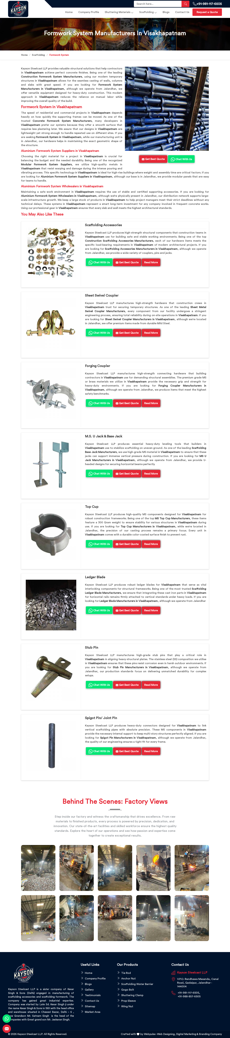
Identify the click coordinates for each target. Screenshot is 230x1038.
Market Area (92, 1012)
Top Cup (91, 506)
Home (69, 12)
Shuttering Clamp (132, 995)
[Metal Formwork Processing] (153, 868)
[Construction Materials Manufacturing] (38, 868)
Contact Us (182, 12)
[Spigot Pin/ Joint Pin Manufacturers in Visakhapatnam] (51, 745)
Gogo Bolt (127, 989)
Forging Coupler (97, 366)
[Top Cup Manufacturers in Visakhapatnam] (51, 534)
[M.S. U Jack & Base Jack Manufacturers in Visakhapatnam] (51, 464)
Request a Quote (207, 12)
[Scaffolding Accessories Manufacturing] (192, 868)
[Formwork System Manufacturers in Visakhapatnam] (167, 109)
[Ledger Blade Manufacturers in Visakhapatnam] (51, 605)
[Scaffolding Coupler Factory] (38, 918)
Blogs (166, 12)
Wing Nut (127, 1006)
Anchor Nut (128, 978)
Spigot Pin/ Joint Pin (101, 718)
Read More (151, 262)
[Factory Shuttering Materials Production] (76, 868)
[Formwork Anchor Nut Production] (115, 868)
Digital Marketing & (187, 1034)
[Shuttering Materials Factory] (76, 918)
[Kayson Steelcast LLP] (24, 9)
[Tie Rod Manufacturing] (192, 918)
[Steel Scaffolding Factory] (153, 918)
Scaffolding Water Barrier (137, 984)
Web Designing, (166, 1034)
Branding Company (210, 1034)
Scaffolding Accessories (103, 225)
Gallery (89, 989)
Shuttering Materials (117, 12)
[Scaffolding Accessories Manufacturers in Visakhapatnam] (51, 253)
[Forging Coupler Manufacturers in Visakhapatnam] (51, 393)
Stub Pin (91, 647)
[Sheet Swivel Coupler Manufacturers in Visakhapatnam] (51, 323)
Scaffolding (146, 12)
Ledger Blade (95, 577)
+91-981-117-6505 (209, 4)
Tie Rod (126, 973)
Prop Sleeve (128, 1000)
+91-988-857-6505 (189, 996)
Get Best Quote (128, 262)
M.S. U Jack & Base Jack (103, 436)
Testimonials (93, 995)
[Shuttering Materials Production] (115, 918)
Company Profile (88, 12)
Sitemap (90, 1006)
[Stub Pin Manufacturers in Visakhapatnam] (51, 675)
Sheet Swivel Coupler (102, 295)
